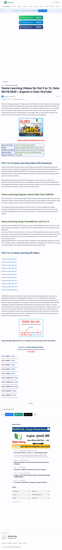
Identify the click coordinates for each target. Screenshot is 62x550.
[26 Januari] (40, 491)
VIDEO (13, 356)
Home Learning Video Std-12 (10, 289)
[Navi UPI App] (23, 460)
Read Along (34, 10)
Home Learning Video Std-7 (10, 277)
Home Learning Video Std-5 (10, 271)
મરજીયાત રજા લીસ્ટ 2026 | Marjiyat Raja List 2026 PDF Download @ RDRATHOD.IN (32, 476)
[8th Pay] (21, 494)
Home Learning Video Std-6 (10, 274)
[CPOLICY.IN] (9, 2)
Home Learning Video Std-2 (10, 262)
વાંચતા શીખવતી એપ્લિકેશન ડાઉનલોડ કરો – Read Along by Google (30, 452)
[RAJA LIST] (28, 473)
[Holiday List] (23, 473)
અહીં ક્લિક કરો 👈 (42, 10)
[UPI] (28, 460)
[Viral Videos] (22, 480)
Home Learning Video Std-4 (10, 268)
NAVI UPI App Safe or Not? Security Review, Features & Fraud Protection (31, 463)
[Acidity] (21, 498)
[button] (2, 2)
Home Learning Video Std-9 (10, 283)
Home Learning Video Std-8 (10, 280)
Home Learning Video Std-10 (10, 286)
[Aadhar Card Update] (40, 494)
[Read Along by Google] (32, 450)
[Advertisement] (31, 42)
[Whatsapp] (4, 543)
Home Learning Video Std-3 (10, 265)
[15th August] (21, 491)
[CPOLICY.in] (9, 96)
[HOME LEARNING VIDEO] (8, 409)
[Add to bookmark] (48, 429)
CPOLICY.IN (6, 547)
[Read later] (57, 96)
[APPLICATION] (23, 450)
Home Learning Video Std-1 (10, 259)
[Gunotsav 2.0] (22, 467)
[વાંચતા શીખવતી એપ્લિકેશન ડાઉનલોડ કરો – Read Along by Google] (31, 437)
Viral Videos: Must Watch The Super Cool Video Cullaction (30, 482)
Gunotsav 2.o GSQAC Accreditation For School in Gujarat (30, 469)
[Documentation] (6, 6)
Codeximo (57, 547)
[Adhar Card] (40, 498)
